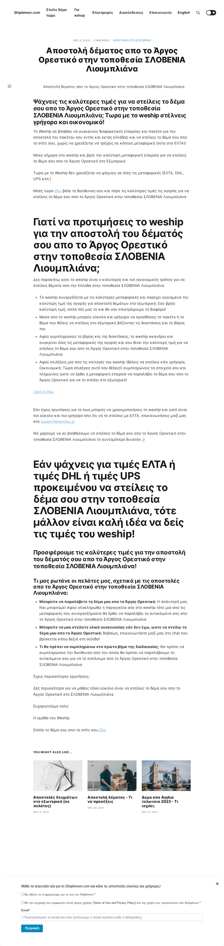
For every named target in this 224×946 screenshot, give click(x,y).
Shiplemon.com (27, 12)
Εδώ (102, 730)
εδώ (57, 191)
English (184, 12)
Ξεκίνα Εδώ (43, 392)
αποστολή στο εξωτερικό (132, 40)
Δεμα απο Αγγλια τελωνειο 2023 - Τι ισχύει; (160, 801)
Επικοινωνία (160, 12)
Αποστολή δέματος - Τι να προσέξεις (110, 799)
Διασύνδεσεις (131, 12)
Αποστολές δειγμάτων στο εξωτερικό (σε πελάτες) (55, 801)
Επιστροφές (102, 12)
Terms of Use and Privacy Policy (114, 902)
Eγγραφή (32, 928)
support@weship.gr (58, 421)
